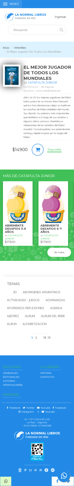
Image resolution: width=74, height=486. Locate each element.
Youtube (44, 407)
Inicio (6, 47)
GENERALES (10, 372)
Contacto (47, 376)
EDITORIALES (11, 376)
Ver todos (59, 252)
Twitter (30, 407)
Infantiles (20, 47)
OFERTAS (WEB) (12, 384)
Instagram (27, 411)
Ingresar (60, 17)
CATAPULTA (30, 86)
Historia (46, 372)
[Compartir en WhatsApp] (5, 481)
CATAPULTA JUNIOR (42, 82)
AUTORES (9, 380)
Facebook (14, 407)
